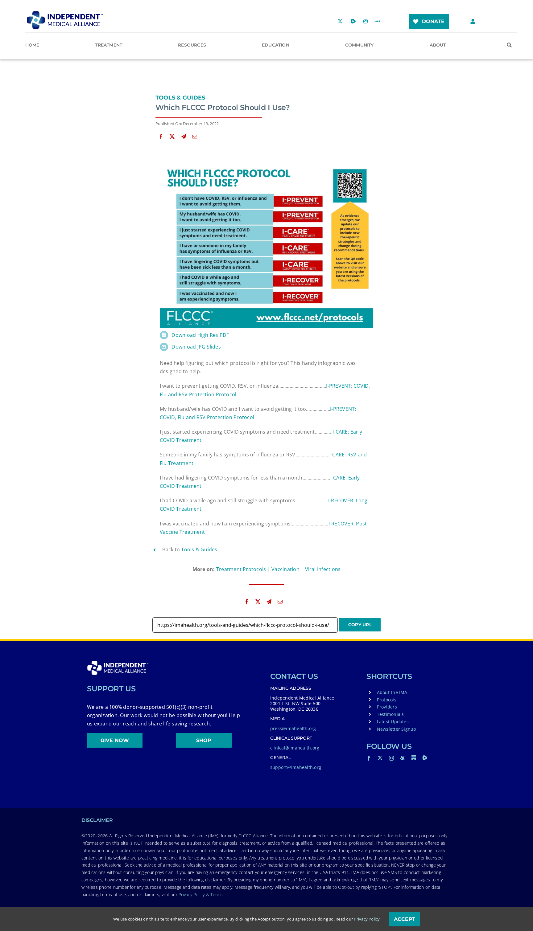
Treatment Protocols (241, 569)
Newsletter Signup (396, 729)
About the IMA (392, 692)
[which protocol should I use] (266, 165)
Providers (387, 707)
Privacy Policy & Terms (201, 894)
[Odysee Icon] (402, 757)
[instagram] (391, 758)
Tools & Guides (180, 97)
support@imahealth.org (295, 767)
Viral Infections (323, 569)
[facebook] (368, 758)
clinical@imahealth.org (294, 748)
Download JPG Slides (196, 346)
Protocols (386, 700)
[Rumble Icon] (424, 757)
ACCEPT (404, 919)
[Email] (194, 137)
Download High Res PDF (200, 335)
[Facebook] (161, 137)
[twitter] (380, 757)
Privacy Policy (367, 919)
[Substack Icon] (413, 757)
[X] (172, 137)
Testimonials (390, 714)
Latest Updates (393, 722)
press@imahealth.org (293, 728)
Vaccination (285, 569)
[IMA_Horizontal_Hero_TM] (65, 13)
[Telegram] (183, 137)
